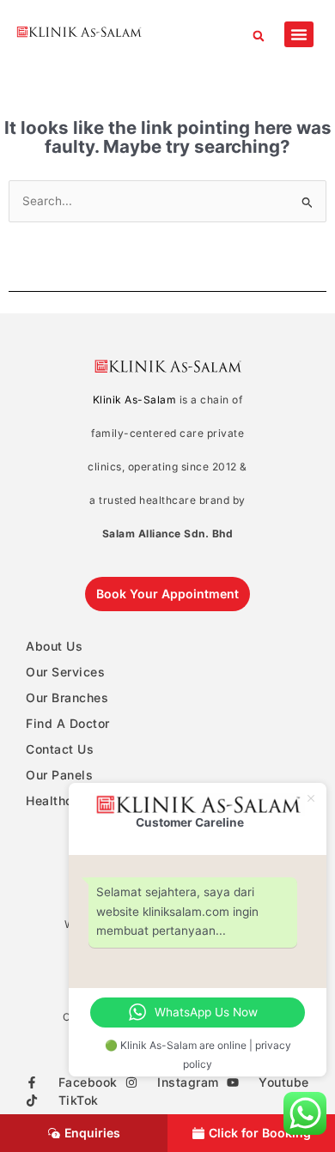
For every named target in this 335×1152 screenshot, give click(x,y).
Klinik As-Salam (135, 399)
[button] (258, 35)
